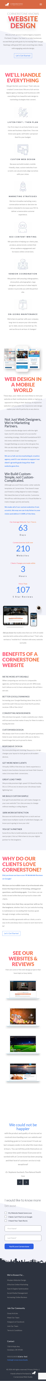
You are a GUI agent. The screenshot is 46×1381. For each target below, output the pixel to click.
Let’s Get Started (23, 55)
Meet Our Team (13, 1317)
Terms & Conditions (14, 1330)
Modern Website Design (16, 1280)
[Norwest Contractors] (23, 990)
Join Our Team (12, 1326)
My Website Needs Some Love (20, 1213)
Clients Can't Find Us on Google (20, 1217)
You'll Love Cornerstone (19, 1246)
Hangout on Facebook (15, 1322)
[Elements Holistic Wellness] (23, 1018)
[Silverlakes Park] (23, 1045)
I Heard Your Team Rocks (18, 1221)
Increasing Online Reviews (17, 1297)
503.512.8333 (12, 1356)
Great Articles (12, 1313)
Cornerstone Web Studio (23, 1377)
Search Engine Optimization (17, 1289)
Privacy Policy (32, 1369)
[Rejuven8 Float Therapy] (23, 1073)
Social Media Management (17, 1293)
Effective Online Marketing (17, 1284)
